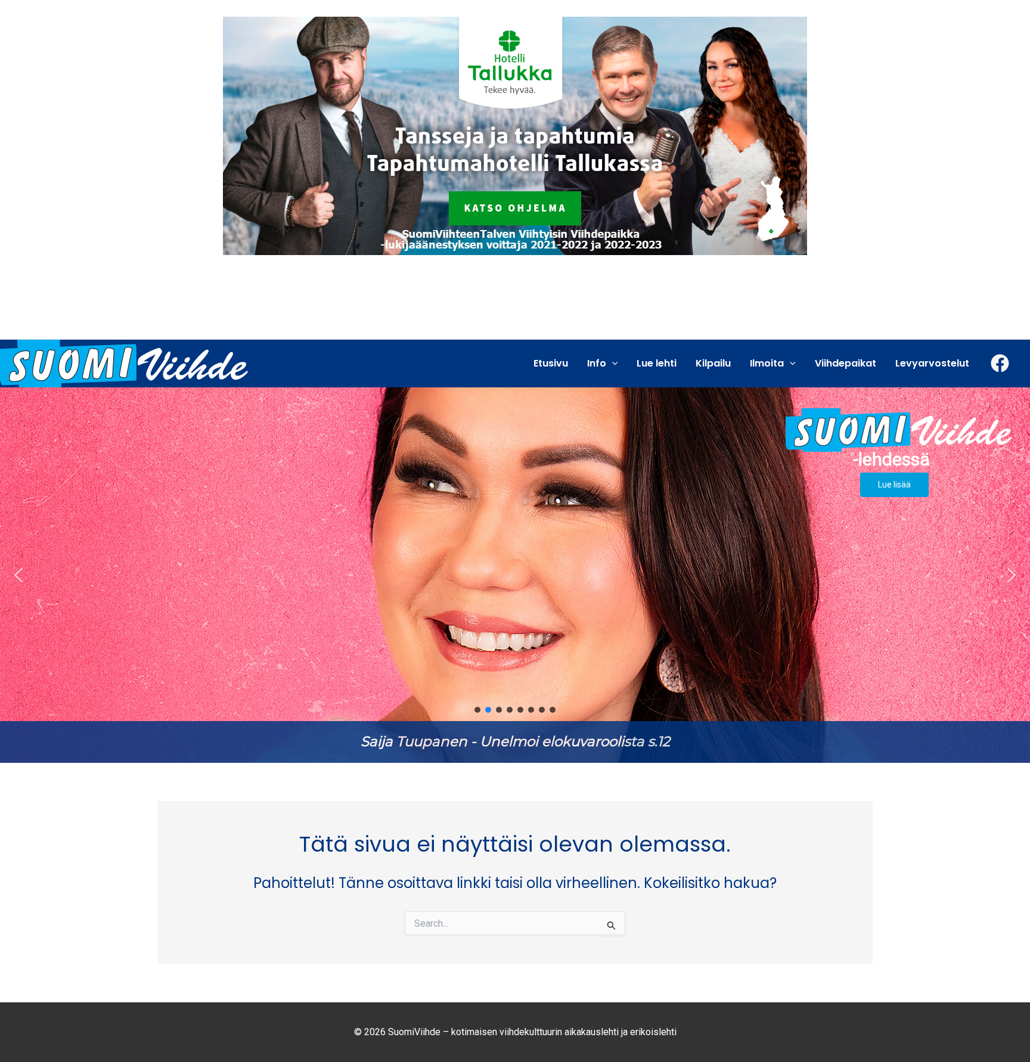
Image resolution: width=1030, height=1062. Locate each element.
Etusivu (550, 363)
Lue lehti (657, 363)
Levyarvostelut (932, 363)
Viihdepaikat (845, 363)
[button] (515, 575)
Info (596, 363)
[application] (612, 363)
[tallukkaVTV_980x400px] (515, 135)
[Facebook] (1000, 363)
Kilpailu (713, 363)
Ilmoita (767, 363)
